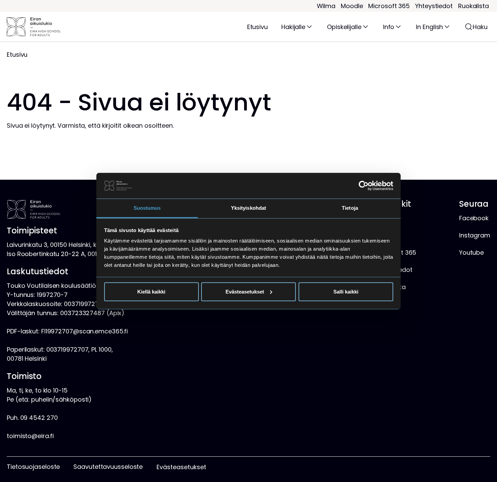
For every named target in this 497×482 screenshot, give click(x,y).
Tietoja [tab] (350, 208)
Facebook (474, 218)
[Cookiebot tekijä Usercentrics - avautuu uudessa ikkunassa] (363, 186)
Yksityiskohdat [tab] (248, 208)
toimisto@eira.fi (30, 436)
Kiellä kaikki (151, 292)
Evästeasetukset (245, 292)
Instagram (474, 235)
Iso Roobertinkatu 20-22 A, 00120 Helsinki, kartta (77, 254)
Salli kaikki (345, 292)
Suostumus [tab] (147, 208)
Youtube (471, 252)
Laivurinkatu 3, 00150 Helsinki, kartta (59, 244)
